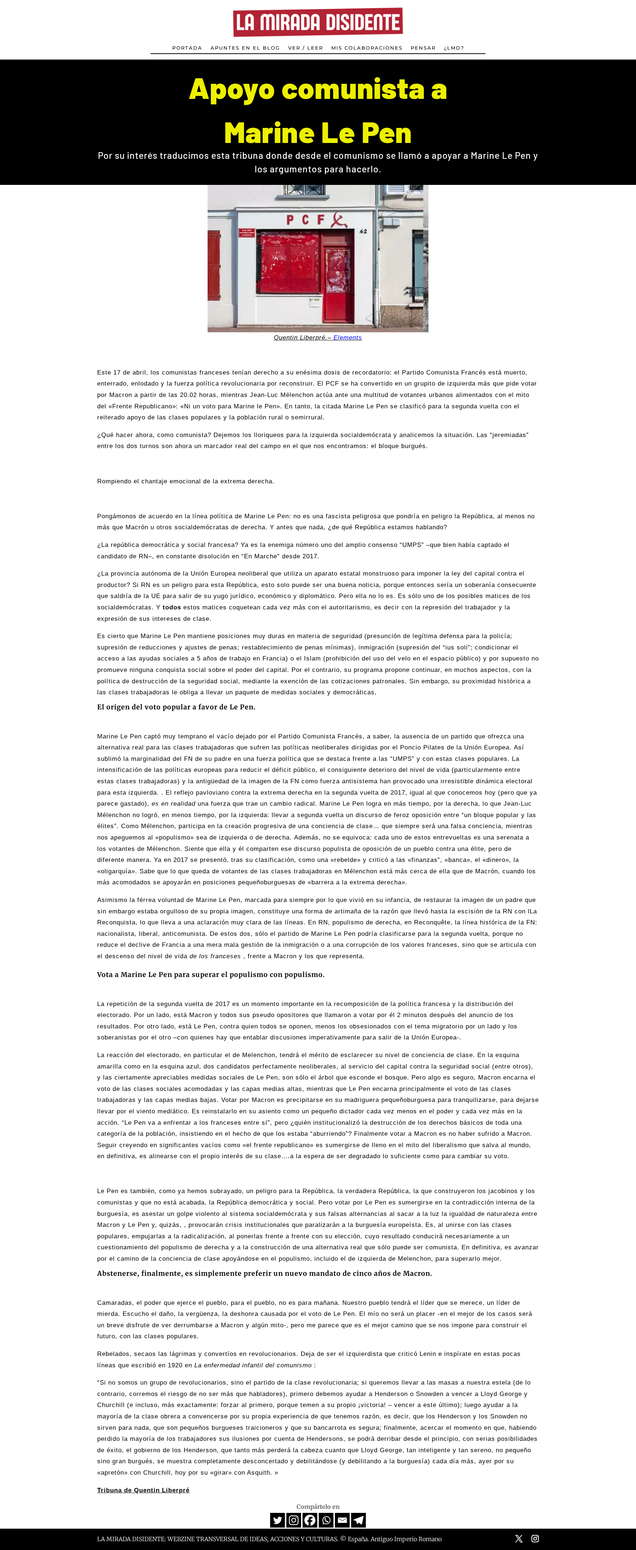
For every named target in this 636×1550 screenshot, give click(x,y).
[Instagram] (293, 1520)
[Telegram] (358, 1520)
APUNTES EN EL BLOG (245, 48)
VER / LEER (305, 48)
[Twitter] (277, 1520)
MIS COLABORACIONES (367, 48)
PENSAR (423, 48)
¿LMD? (454, 48)
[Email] (342, 1520)
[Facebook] (310, 1520)
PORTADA (187, 48)
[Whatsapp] (326, 1520)
